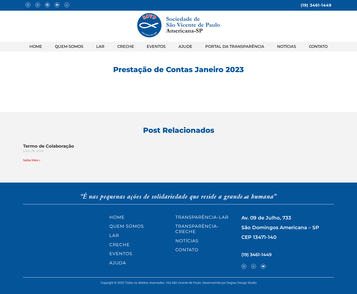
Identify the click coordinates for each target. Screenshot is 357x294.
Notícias (286, 46)
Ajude (185, 46)
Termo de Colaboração (48, 146)
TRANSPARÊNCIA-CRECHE (197, 229)
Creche (125, 46)
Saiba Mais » (31, 160)
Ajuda (117, 263)
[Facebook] (47, 4)
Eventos (156, 46)
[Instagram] (28, 4)
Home (35, 46)
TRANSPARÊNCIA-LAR (202, 217)
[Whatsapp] (66, 4)
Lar (100, 46)
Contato (318, 46)
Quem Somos (69, 46)
